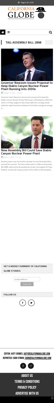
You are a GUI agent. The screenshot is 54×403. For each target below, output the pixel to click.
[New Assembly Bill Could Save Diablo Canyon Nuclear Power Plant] (27, 132)
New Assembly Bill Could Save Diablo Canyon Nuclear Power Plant (26, 152)
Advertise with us (27, 393)
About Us (27, 375)
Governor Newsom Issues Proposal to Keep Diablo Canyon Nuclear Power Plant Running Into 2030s (27, 85)
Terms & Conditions (27, 381)
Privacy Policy (27, 387)
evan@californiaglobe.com (38, 358)
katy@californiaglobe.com (37, 354)
